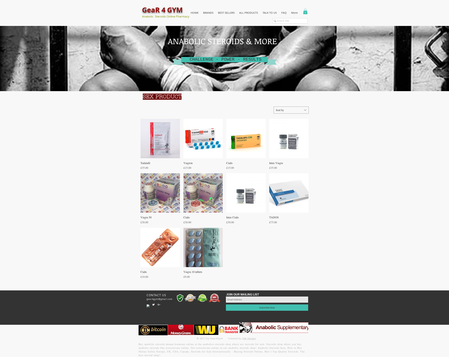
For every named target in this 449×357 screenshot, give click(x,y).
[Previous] (19, 59)
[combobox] (291, 110)
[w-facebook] (148, 305)
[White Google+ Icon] (159, 304)
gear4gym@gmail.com (160, 299)
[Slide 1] (224, 84)
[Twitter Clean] (153, 304)
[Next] (429, 59)
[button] (208, 13)
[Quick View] (160, 138)
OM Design (249, 338)
